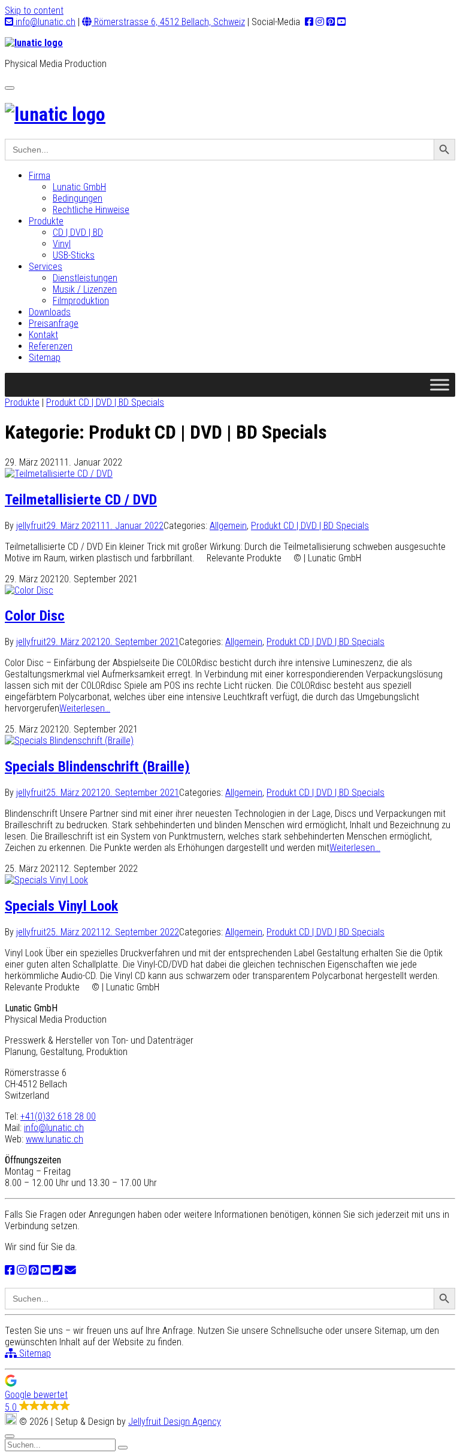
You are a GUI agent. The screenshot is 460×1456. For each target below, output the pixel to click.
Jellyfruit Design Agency (174, 1421)
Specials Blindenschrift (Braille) (97, 766)
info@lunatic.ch (44, 22)
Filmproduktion (81, 300)
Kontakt (43, 335)
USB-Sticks (74, 255)
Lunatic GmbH (79, 187)
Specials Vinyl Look (61, 906)
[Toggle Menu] (439, 384)
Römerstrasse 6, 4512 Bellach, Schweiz (168, 22)
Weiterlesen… (84, 708)
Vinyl (62, 244)
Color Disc (35, 615)
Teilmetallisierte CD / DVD (81, 499)
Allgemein (228, 525)
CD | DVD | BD (78, 232)
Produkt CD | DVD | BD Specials (105, 402)
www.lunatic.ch (54, 1139)
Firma (39, 175)
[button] (230, 1394)
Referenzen (50, 346)
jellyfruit (31, 525)
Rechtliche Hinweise (91, 209)
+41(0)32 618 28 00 (58, 1116)
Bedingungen (77, 198)
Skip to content (34, 10)
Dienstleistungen (85, 278)
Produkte (46, 221)
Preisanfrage (53, 323)
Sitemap (44, 357)
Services (45, 266)
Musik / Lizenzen (85, 289)
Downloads (50, 312)
